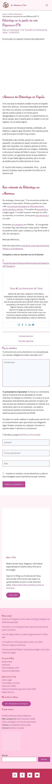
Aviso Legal (7, 680)
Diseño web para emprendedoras (16, 715)
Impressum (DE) (9, 686)
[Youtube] (33, 325)
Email (37, 263)
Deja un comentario (11, 30)
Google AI (11, 266)
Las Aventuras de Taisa (19, 5)
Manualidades (29, 585)
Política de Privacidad (31, 435)
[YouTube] (37, 775)
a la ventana (16, 224)
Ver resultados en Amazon (16, 703)
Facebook (14, 263)
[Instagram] (19, 325)
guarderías (41, 209)
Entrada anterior (26, 336)
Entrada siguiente (25, 341)
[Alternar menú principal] (46, 5)
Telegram (22, 263)
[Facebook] (22, 325)
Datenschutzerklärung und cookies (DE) (19, 689)
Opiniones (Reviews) (10, 671)
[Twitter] (26, 325)
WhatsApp (30, 263)
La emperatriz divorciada (19, 725)
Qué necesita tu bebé (26, 719)
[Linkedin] (29, 325)
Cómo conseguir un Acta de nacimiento (19, 722)
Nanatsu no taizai (16, 728)
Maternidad (17, 585)
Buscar (5, 755)
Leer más (13, 595)
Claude (43, 263)
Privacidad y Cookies (11, 683)
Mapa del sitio (8, 692)
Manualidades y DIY (10, 668)
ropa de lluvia (41, 215)
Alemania (6, 665)
